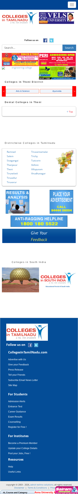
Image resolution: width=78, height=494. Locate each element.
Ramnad (11, 151)
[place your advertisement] (61, 201)
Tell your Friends (16, 375)
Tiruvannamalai (39, 151)
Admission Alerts (16, 401)
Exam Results (15, 416)
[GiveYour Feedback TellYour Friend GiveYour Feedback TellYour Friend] (39, 237)
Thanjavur (12, 165)
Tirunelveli (12, 173)
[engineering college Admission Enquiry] (20, 68)
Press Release (15, 369)
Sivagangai (12, 160)
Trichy (34, 156)
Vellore (35, 165)
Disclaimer (19, 487)
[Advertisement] (39, 32)
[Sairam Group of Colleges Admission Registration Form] (66, 490)
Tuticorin (36, 160)
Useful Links (14, 471)
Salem (10, 156)
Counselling (14, 422)
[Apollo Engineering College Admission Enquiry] (20, 59)
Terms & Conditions (37, 487)
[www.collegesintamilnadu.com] (20, 17)
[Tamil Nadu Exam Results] (17, 201)
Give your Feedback (18, 364)
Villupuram (37, 169)
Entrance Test (15, 406)
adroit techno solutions (41, 484)
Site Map (12, 385)
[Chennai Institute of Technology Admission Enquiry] (57, 73)
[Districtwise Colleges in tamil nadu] (65, 161)
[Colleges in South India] (20, 279)
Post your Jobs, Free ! (19, 453)
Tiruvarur (12, 182)
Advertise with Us (17, 359)
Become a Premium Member (22, 443)
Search (69, 48)
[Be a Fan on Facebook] (30, 345)
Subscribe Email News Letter (23, 380)
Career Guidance (17, 411)
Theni (10, 169)
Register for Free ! (17, 427)
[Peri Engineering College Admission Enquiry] (57, 59)
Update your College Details (22, 448)
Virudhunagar (38, 173)
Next (74, 91)
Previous (4, 91)
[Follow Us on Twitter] (36, 345)
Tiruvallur (12, 177)
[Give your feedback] (39, 237)
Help (10, 466)
